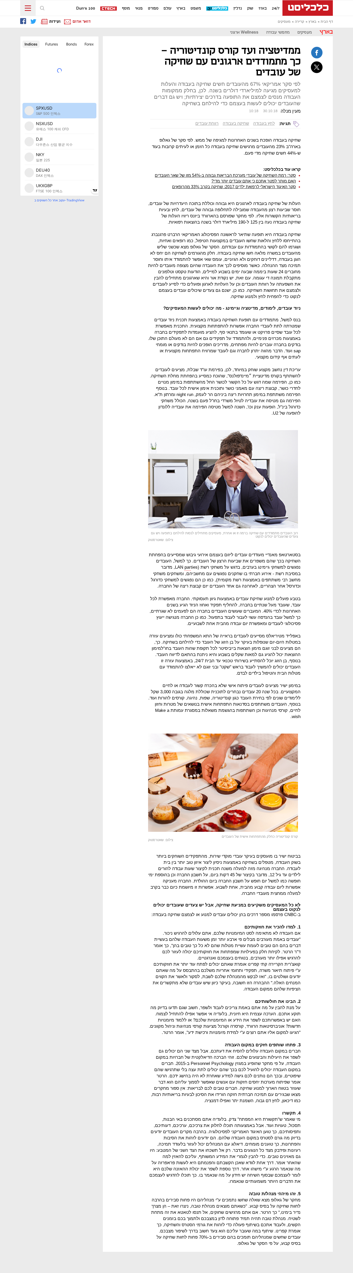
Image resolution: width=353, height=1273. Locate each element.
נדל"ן (237, 8)
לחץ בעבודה (264, 123)
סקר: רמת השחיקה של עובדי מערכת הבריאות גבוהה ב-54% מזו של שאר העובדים (225, 175)
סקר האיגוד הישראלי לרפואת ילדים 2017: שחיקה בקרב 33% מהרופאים (234, 187)
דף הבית (327, 22)
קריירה (299, 22)
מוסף (126, 8)
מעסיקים (284, 22)
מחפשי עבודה (278, 32)
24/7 (276, 8)
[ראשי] (307, 8)
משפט (195, 8)
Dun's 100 (85, 8)
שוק (250, 8)
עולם (167, 8)
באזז (262, 8)
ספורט (153, 8)
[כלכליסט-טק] (217, 8)
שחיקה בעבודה (236, 123)
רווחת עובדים (207, 123)
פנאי (139, 8)
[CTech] (109, 9)
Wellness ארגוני (244, 32)
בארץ (181, 8)
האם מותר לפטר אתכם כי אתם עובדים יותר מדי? (253, 181)
